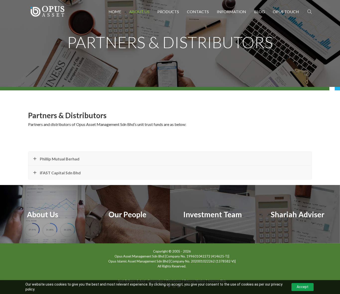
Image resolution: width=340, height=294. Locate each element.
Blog (259, 11)
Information (231, 11)
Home (115, 11)
